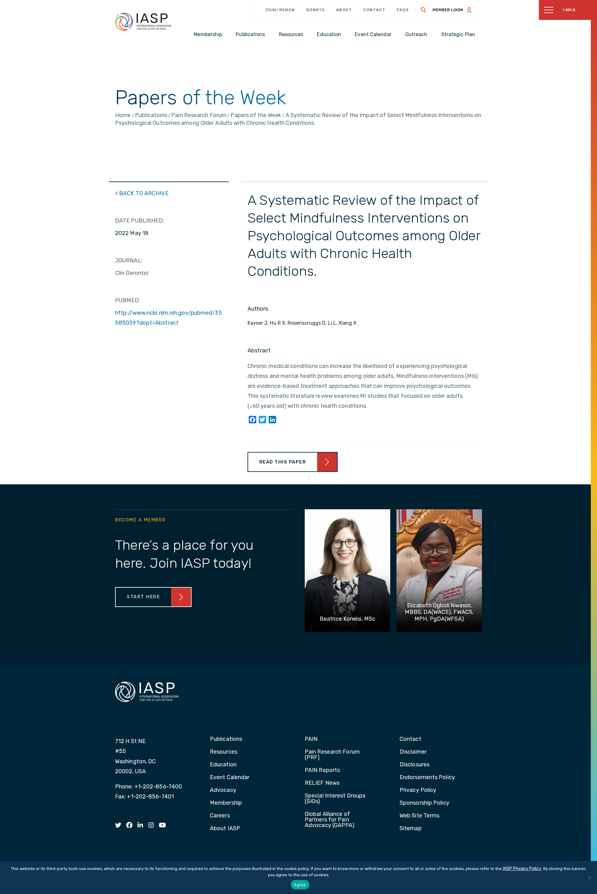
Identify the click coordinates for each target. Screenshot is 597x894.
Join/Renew (280, 9)
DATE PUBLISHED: (139, 220)
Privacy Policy (418, 790)
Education (223, 765)
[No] (589, 877)
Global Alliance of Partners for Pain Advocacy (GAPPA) (330, 820)
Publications (226, 739)
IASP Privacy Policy (522, 868)
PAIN (311, 739)
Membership (226, 803)
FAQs (403, 9)
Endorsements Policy (427, 777)
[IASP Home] (143, 21)
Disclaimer (413, 752)
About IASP (225, 829)
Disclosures (414, 765)
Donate (315, 9)
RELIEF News (322, 783)
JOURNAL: (128, 260)
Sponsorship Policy (424, 803)
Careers (220, 816)
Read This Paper (282, 462)
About (344, 9)
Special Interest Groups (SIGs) (335, 799)
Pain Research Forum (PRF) (332, 755)
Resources (223, 752)
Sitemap (411, 829)
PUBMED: (127, 300)
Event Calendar (229, 777)
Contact (374, 9)
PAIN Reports (322, 770)
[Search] (423, 10)
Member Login (448, 9)
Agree (300, 884)
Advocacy (223, 790)
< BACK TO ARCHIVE (142, 193)
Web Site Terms (419, 816)
